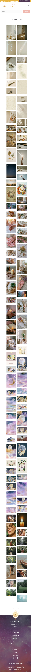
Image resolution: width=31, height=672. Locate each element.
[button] (28, 5)
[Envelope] (17, 658)
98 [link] (19, 608)
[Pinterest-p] (15, 658)
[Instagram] (13, 658)
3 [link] (15, 608)
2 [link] (13, 608)
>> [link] (21, 608)
